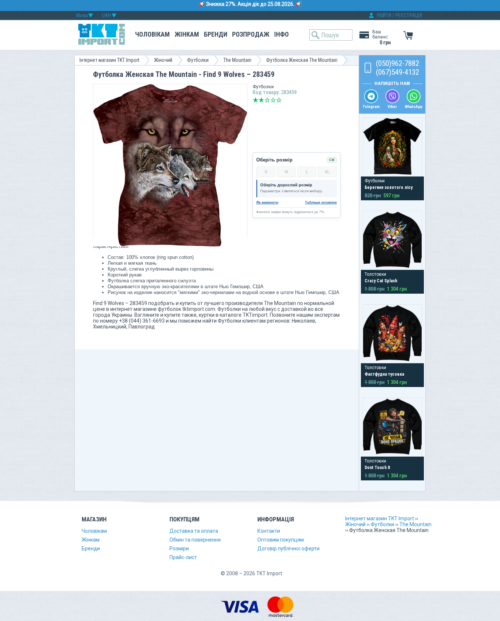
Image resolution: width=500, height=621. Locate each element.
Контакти (268, 531)
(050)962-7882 (397, 63)
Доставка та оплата (193, 531)
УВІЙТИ (383, 15)
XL (327, 172)
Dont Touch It (377, 467)
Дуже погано (255, 100)
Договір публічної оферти (288, 548)
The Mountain (237, 60)
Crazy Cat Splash (381, 280)
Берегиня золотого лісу (389, 187)
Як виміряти (267, 202)
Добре (273, 100)
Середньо (267, 100)
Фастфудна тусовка (384, 374)
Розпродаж (250, 34)
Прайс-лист (183, 557)
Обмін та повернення (195, 540)
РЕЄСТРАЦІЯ (408, 15)
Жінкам (187, 34)
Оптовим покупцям (280, 540)
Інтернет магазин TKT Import (109, 60)
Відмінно (279, 100)
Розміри (179, 548)
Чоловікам (152, 34)
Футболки (198, 60)
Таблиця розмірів (321, 202)
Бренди (215, 34)
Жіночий (163, 60)
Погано (261, 100)
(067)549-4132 (397, 72)
